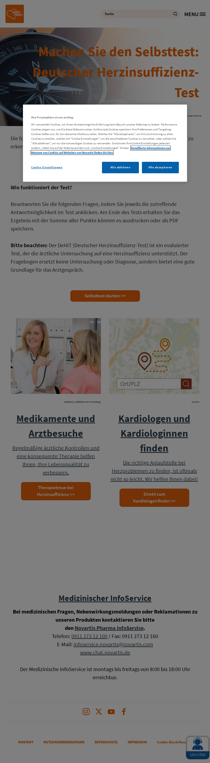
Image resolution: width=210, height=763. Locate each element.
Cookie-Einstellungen (46, 167)
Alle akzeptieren (160, 167)
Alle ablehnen (120, 167)
